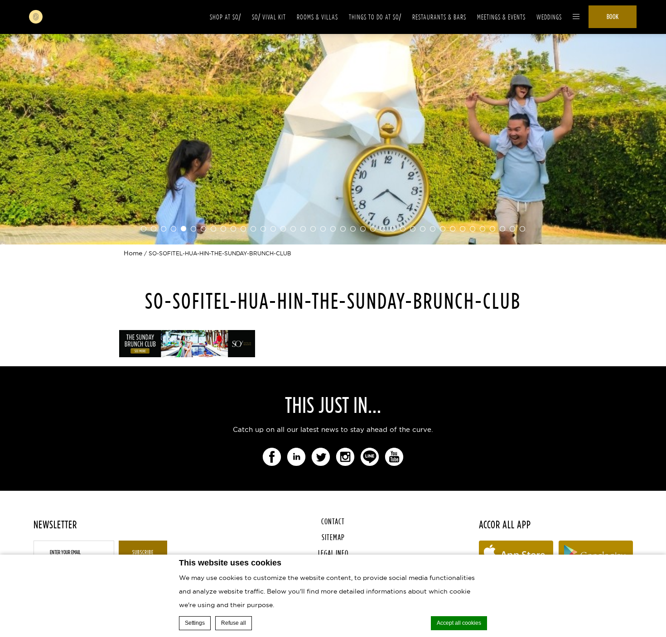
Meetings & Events (501, 17)
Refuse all (233, 623)
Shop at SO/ (225, 17)
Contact (333, 521)
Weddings (549, 17)
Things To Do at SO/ (375, 17)
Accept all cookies (459, 623)
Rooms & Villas (317, 17)
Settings (195, 623)
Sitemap (333, 537)
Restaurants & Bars (439, 17)
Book (612, 16)
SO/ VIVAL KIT (269, 17)
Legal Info (333, 553)
